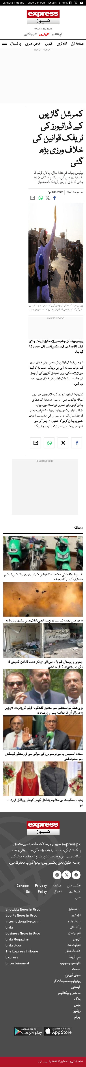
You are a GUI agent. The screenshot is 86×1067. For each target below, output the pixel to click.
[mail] (35, 442)
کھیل (48, 44)
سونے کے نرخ (72, 975)
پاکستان (15, 44)
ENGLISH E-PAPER (59, 3)
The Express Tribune (22, 951)
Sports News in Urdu (21, 915)
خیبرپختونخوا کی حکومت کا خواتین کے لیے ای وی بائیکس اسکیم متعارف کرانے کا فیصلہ (43, 577)
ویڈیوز (76, 1011)
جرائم (77, 1017)
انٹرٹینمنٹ (73, 945)
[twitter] (63, 442)
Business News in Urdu (23, 933)
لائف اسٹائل (72, 951)
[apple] (58, 1033)
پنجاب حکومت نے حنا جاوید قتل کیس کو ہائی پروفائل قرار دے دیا (44, 803)
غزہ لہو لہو (74, 921)
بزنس (77, 1005)
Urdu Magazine (17, 939)
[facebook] (76, 442)
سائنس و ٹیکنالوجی (68, 993)
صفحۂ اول (77, 44)
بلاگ (77, 999)
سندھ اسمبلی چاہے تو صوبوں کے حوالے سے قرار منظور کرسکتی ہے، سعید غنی (44, 757)
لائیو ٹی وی (44, 34)
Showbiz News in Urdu (23, 909)
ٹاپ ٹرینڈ (74, 957)
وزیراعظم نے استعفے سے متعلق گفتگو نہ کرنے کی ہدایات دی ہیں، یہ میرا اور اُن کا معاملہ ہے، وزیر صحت (43, 710)
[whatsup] (49, 442)
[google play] (28, 1033)
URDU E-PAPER (36, 3)
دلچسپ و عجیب (70, 963)
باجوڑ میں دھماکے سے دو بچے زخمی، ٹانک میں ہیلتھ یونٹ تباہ (44, 620)
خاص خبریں (33, 44)
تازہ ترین (62, 44)
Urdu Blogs (14, 945)
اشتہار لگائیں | (31, 34)
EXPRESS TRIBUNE (13, 3)
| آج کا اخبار (56, 34)
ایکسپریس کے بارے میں (73, 891)
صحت (76, 969)
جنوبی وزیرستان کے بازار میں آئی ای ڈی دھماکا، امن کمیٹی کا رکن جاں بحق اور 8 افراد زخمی (45, 664)
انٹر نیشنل (74, 933)
